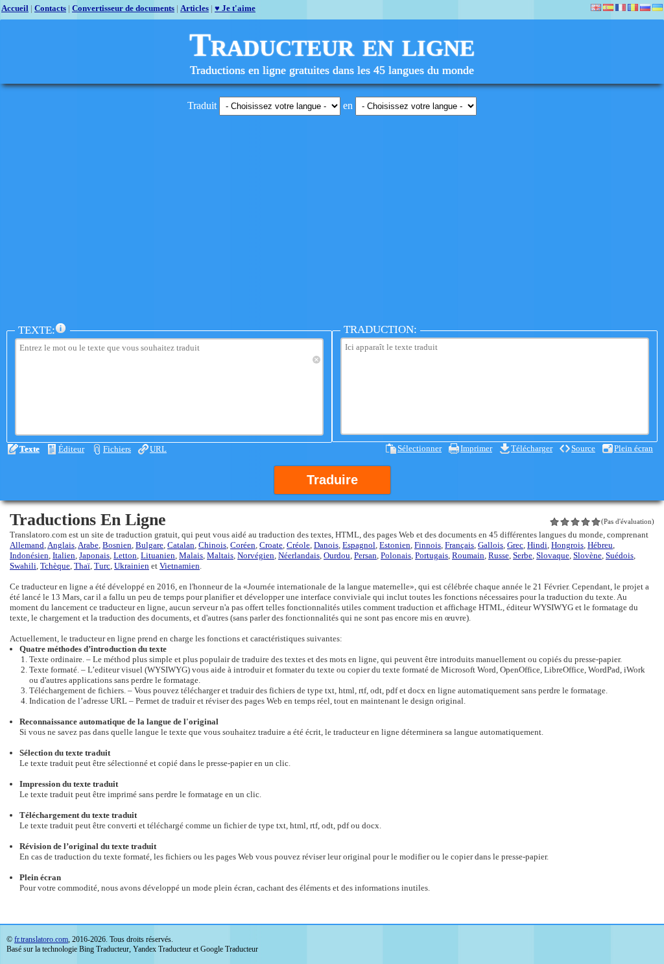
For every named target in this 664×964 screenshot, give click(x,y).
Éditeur (71, 449)
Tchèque (55, 566)
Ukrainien (131, 566)
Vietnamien (180, 566)
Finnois (427, 545)
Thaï (82, 566)
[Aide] (61, 328)
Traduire (332, 480)
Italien (64, 555)
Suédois (620, 555)
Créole (298, 545)
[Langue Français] (620, 7)
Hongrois (567, 545)
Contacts (50, 8)
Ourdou (337, 555)
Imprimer (476, 448)
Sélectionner (419, 448)
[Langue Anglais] (596, 7)
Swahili (23, 566)
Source (583, 448)
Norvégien (255, 555)
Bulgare (149, 545)
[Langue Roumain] (633, 7)
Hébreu (600, 545)
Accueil (15, 8)
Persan (365, 555)
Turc (102, 566)
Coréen (242, 545)
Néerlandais (299, 555)
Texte (29, 449)
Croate (271, 545)
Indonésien (29, 555)
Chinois (212, 545)
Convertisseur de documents (123, 8)
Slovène (587, 555)
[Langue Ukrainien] (657, 7)
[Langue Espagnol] (608, 7)
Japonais (94, 555)
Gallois (490, 545)
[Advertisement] (332, 216)
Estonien (394, 545)
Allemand (27, 545)
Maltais (220, 555)
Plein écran (633, 448)
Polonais (396, 555)
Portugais (431, 555)
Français (459, 545)
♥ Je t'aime (235, 8)
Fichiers (117, 449)
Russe (498, 555)
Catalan (181, 545)
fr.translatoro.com (41, 939)
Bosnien (117, 545)
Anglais (61, 545)
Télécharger (531, 448)
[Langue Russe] (645, 7)
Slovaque (552, 555)
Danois (326, 545)
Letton (125, 555)
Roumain (468, 555)
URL (158, 449)
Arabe (88, 545)
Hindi (537, 545)
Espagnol (358, 545)
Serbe (522, 555)
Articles (194, 8)
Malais (191, 555)
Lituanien (158, 555)
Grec (515, 545)
